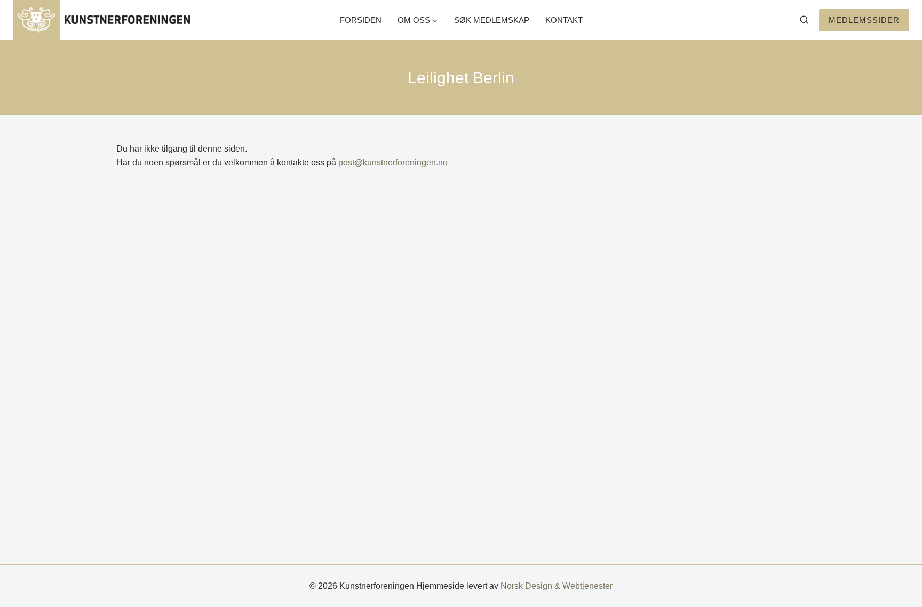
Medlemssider (864, 20)
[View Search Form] (804, 20)
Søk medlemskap (491, 20)
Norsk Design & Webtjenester (556, 585)
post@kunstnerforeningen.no (393, 162)
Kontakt (564, 20)
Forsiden (360, 20)
